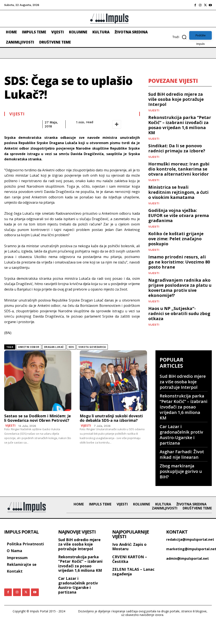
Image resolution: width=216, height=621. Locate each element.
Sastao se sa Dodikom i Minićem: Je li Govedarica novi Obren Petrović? (37, 418)
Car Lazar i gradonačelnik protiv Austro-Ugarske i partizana (181, 435)
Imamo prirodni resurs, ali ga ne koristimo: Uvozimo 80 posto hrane (179, 262)
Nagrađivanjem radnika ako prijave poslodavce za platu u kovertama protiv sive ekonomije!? (180, 287)
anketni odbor (28, 347)
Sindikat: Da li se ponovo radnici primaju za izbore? (176, 148)
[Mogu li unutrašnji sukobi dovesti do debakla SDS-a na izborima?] (113, 380)
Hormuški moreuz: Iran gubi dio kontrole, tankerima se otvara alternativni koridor (178, 169)
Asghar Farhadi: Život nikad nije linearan (182, 454)
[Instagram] (200, 5)
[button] (180, 37)
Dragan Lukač (54, 347)
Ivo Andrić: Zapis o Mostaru (129, 546)
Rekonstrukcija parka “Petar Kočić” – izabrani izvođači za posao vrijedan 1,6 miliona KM (179, 125)
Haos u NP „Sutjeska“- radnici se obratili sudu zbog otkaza (179, 313)
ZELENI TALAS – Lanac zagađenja (133, 571)
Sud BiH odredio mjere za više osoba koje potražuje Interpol (176, 99)
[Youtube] (210, 5)
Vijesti (17, 114)
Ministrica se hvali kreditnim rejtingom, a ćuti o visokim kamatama (178, 192)
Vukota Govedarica (92, 347)
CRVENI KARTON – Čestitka (129, 559)
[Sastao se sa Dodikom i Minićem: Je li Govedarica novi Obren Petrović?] (37, 380)
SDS (71, 347)
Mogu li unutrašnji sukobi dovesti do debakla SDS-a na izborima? (111, 418)
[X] (205, 5)
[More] (116, 124)
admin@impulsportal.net (187, 558)
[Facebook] (195, 5)
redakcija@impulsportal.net (190, 539)
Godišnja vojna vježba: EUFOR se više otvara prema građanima (178, 215)
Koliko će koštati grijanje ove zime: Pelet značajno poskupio (176, 239)
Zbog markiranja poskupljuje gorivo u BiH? (181, 471)
